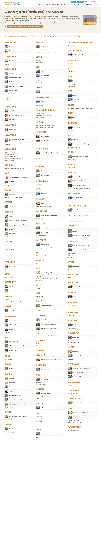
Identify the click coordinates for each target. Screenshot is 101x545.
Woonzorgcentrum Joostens (80, 417)
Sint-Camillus (7, 98)
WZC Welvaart (44, 232)
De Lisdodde (39, 331)
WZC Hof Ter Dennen (77, 286)
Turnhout (73, 241)
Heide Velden (71, 159)
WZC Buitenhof (13, 325)
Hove (38, 189)
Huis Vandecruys (9, 407)
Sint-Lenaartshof (13, 341)
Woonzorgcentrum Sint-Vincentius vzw (46, 52)
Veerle (71, 262)
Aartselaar (10, 42)
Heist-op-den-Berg (45, 110)
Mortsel (40, 389)
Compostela (12, 310)
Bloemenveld (75, 351)
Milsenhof (43, 319)
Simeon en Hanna (9, 160)
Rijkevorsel (74, 123)
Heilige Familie (40, 113)
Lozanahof (7, 94)
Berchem (8, 212)
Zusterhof (39, 83)
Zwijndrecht (74, 427)
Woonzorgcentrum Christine (44, 50)
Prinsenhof (71, 130)
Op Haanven (75, 266)
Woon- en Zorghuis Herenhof (48, 273)
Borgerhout (10, 282)
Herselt (40, 158)
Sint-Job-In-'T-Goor (77, 205)
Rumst (71, 135)
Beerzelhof (12, 206)
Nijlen (39, 421)
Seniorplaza (75, 337)
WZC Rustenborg (72, 328)
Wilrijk (71, 347)
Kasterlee (41, 240)
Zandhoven (73, 390)
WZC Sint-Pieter (72, 86)
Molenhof (43, 92)
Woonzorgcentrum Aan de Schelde (45, 125)
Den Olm (6, 269)
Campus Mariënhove (46, 305)
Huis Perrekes (40, 78)
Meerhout (41, 340)
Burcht (8, 356)
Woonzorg (11, 3)
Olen (38, 429)
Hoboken (40, 166)
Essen (39, 56)
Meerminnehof (40, 397)
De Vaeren (75, 139)
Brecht (8, 337)
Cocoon (11, 73)
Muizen (39, 403)
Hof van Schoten (76, 176)
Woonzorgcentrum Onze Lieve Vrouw (14, 197)
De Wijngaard (39, 105)
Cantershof (44, 193)
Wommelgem (73, 363)
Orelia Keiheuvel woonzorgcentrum (18, 177)
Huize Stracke (8, 255)
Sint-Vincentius (40, 219)
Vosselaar (73, 282)
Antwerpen (10, 56)
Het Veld (43, 71)
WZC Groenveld (76, 355)
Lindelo (38, 288)
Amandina (70, 385)
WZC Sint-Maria (13, 350)
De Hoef (43, 203)
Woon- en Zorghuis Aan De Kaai (80, 245)
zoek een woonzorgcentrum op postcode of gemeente (25, 26)
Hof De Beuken (45, 46)
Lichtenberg (44, 171)
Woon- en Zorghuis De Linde (48, 324)
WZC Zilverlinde (40, 437)
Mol (38, 375)
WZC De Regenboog (73, 430)
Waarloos (73, 292)
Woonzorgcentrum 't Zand (16, 115)
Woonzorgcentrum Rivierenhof (17, 404)
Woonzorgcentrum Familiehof (80, 156)
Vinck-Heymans (8, 102)
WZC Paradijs (39, 280)
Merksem (40, 350)
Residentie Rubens (46, 393)
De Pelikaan (12, 386)
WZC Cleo (11, 229)
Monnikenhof (12, 129)
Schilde (71, 164)
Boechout (9, 249)
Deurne (8, 374)
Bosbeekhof (71, 219)
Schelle (72, 152)
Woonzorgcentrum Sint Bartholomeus (51, 359)
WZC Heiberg (12, 194)
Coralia (74, 296)
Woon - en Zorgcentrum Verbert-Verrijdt (79, 188)
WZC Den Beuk (8, 277)
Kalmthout (41, 211)
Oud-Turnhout (75, 50)
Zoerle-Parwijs (75, 398)
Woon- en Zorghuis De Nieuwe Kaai (81, 250)
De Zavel (6, 64)
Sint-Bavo (70, 359)
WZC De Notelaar (45, 434)
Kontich (40, 260)
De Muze (43, 408)
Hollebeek (7, 144)
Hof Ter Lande (71, 277)
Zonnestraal (39, 296)
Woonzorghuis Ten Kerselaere (44, 115)
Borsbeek (9, 306)
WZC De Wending (73, 257)
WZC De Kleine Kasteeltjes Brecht (18, 346)
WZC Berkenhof (40, 117)
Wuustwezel (74, 382)
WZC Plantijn (44, 228)
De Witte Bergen (45, 244)
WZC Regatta (12, 119)
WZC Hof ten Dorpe (77, 372)
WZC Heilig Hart (72, 71)
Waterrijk (43, 101)
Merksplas (41, 365)
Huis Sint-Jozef (8, 237)
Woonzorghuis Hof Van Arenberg (18, 416)
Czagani (74, 95)
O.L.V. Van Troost (72, 393)
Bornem (8, 296)
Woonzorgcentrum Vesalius (16, 320)
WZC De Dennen (40, 308)
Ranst (71, 90)
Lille (38, 285)
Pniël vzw (70, 63)
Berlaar (8, 241)
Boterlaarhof (12, 382)
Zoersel (72, 408)
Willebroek (73, 332)
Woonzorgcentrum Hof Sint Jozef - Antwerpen (18, 140)
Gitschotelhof (12, 290)
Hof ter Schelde (13, 111)
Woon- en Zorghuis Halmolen (80, 412)
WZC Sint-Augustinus (10, 245)
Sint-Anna (11, 216)
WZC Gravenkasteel (77, 197)
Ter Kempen (39, 346)
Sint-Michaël (39, 62)
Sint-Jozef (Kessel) (41, 256)
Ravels (71, 105)
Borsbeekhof (12, 286)
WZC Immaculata (9, 432)
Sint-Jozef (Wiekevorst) (74, 315)
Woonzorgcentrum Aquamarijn (44, 248)
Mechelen (41, 315)
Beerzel (8, 202)
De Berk (38, 344)
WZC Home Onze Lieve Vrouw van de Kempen (80, 108)
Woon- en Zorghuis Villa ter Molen (81, 235)
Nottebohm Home (9, 96)
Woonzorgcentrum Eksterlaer (17, 399)
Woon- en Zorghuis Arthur (16, 86)
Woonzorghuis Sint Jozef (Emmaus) (81, 368)
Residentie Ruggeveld (15, 395)
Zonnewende (12, 51)
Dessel (7, 364)
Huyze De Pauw (72, 45)
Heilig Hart (39, 425)
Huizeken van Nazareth (10, 156)
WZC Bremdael (45, 136)
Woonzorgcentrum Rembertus (49, 328)
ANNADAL (74, 117)
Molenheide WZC (76, 324)
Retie (70, 113)
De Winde (70, 269)
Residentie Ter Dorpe (73, 420)
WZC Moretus (12, 233)
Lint (38, 293)
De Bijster (38, 60)
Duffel (7, 412)
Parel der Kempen (72, 305)
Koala (10, 391)
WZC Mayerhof (40, 399)
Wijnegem (72, 320)
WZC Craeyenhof (9, 359)
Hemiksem (40, 122)
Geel (38, 66)
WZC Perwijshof (76, 402)
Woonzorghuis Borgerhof (74, 221)
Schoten (72, 172)
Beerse (7, 189)
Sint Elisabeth (8, 419)
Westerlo (72, 302)
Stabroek (72, 225)
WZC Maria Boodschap (42, 417)
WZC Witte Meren (41, 384)
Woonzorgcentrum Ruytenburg (17, 225)
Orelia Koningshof (77, 181)
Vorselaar (73, 274)
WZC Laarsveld (45, 75)
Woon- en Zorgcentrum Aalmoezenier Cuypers (82, 230)
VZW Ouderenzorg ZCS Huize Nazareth (47, 278)
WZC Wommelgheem (77, 376)
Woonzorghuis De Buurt (74, 422)
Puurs (71, 76)
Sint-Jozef (38, 276)
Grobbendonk (42, 97)
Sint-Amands (74, 193)
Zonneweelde (12, 266)
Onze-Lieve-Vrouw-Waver (80, 42)
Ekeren (39, 42)
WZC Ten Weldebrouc (74, 342)
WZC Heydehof (45, 175)
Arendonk (9, 165)
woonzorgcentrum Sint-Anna (44, 144)
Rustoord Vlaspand (73, 307)
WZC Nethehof (13, 181)
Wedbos (38, 81)
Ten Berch (11, 82)
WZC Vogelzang (45, 140)
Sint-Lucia (70, 255)
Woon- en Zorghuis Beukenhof (49, 215)
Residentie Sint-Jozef (15, 77)
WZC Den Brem (76, 127)
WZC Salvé (12, 329)
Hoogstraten (42, 181)
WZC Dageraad (13, 90)
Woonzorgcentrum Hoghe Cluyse (45, 127)
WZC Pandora (71, 340)
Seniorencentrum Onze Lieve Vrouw (14, 301)
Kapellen (40, 223)
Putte (71, 68)
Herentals (41, 132)
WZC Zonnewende (41, 235)
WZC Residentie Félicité (78, 185)
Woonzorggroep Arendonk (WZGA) (14, 168)
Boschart (11, 378)
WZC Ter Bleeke (40, 311)
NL (95, 4)
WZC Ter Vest (8, 185)
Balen (7, 173)
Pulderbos (73, 60)
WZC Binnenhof (45, 369)
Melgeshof (43, 355)
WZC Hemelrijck (45, 379)
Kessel (39, 252)
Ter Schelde (71, 201)
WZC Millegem (76, 99)
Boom (7, 274)
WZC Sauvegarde (72, 84)
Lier (38, 268)
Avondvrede (7, 253)
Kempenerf (12, 368)
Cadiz (5, 152)
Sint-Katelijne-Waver (78, 215)
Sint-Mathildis (8, 257)
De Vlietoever (8, 299)
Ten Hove (38, 382)
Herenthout (42, 148)
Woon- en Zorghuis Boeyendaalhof (50, 153)
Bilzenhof (11, 61)
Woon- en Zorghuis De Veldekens (18, 220)
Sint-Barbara (39, 162)
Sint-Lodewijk (71, 167)
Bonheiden (9, 261)
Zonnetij (11, 46)
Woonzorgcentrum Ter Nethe (44, 206)
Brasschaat (10, 316)
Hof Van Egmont (40, 334)
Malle (39, 301)
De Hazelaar (39, 264)
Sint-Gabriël (7, 100)
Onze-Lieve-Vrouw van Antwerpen (13, 158)
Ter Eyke (11, 428)
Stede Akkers (39, 184)
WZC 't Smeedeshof (77, 54)
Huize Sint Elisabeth (73, 253)
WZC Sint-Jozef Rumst (74, 147)
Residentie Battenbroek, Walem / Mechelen (48, 336)
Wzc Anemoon (76, 80)
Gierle (39, 87)
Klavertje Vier (75, 210)
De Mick (6, 332)
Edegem (8, 424)
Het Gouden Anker (9, 154)
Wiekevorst (73, 312)
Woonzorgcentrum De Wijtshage (81, 144)
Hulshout (41, 199)
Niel (38, 413)
